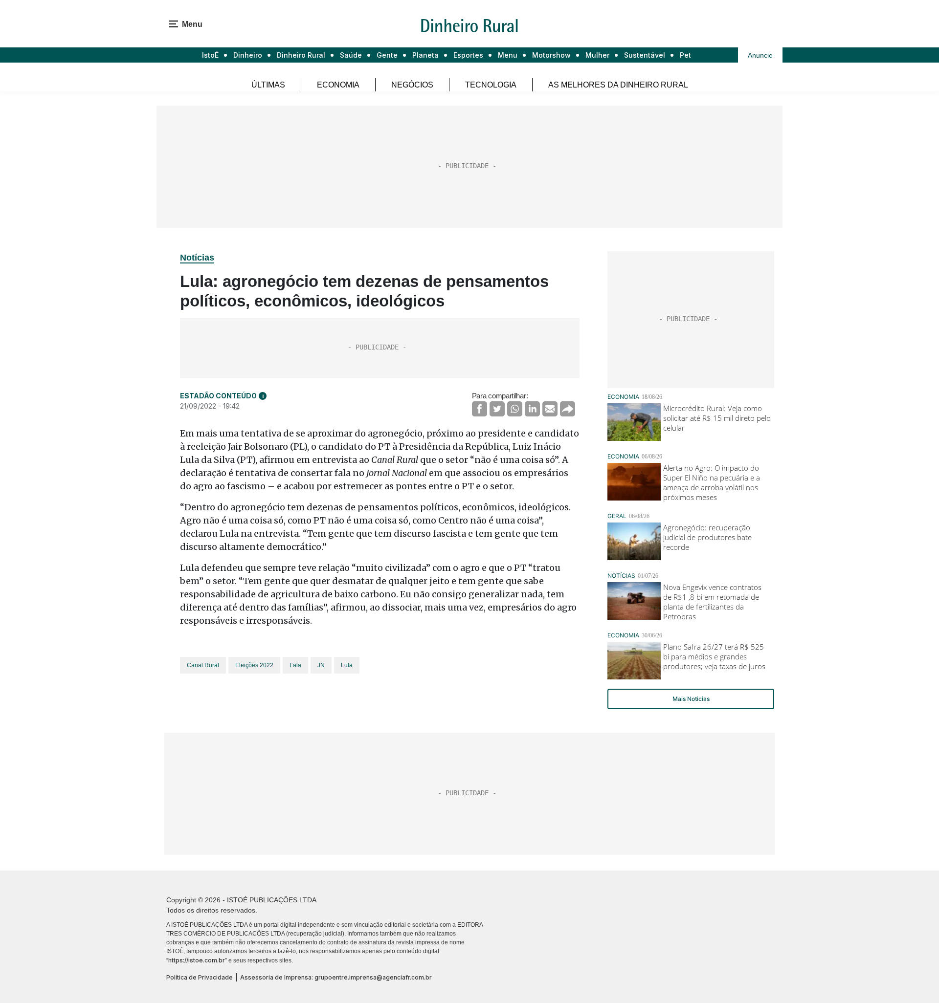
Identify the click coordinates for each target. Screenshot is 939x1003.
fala (295, 665)
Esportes (468, 55)
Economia (338, 85)
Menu (507, 55)
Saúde (351, 55)
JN (321, 665)
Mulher (597, 55)
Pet (685, 55)
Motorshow (551, 55)
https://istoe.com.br (196, 960)
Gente (387, 55)
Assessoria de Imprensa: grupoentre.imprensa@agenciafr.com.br (336, 977)
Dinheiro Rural (301, 55)
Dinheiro (247, 55)
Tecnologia (490, 85)
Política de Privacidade (199, 977)
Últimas (268, 85)
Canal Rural (203, 665)
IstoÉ (210, 55)
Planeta (425, 55)
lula (347, 665)
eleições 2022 (254, 665)
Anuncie (760, 55)
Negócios (412, 85)
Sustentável (644, 55)
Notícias (197, 257)
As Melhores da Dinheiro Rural (618, 85)
